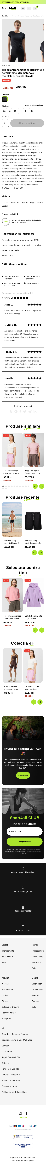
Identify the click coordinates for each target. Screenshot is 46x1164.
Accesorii (36, 962)
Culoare (5, 94)
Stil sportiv (6, 1018)
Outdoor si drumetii (10, 1007)
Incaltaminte (7, 957)
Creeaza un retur (9, 1086)
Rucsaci (35, 1001)
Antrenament (7, 990)
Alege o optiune (27, 123)
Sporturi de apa (9, 1013)
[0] (35, 8)
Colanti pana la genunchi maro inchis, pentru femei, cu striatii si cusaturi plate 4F (11, 687)
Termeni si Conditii (10, 1069)
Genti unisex (37, 990)
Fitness (5, 1001)
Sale (4, 962)
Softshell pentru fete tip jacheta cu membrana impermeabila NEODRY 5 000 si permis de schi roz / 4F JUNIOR (33, 617)
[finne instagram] (20, 1113)
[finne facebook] (26, 1113)
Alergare (5, 984)
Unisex (35, 978)
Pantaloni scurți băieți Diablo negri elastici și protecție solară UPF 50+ (11, 541)
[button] (35, 486)
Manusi (35, 995)
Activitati (5, 978)
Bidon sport (37, 984)
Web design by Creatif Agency (23, 1160)
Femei (35, 945)
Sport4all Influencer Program (15, 1034)
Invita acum (23, 775)
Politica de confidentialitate (14, 1092)
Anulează (5, 116)
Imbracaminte (8, 951)
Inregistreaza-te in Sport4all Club (17, 1040)
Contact (5, 1046)
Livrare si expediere (11, 1075)
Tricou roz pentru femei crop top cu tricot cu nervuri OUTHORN (32, 472)
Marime (5, 106)
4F (9, 65)
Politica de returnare (11, 1080)
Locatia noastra (29, 1157)
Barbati (5, 945)
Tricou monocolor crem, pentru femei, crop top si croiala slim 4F (11, 472)
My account (7, 1051)
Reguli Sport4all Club (11, 1057)
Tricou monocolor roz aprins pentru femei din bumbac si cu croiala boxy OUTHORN (12, 617)
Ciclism (5, 995)
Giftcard (5, 1063)
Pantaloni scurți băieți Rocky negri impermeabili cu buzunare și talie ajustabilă (32, 541)
